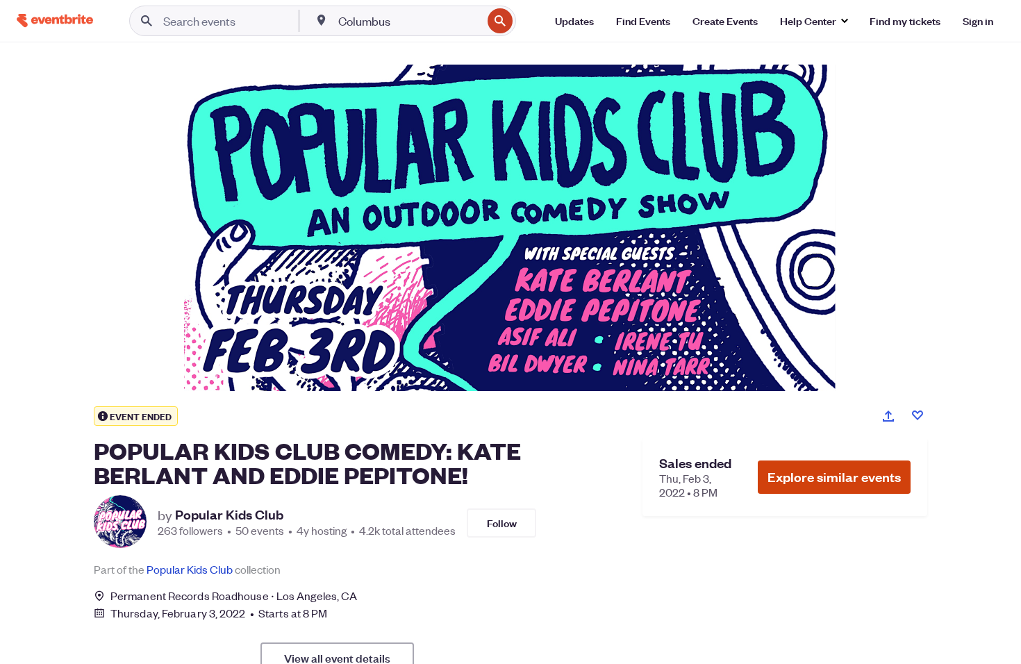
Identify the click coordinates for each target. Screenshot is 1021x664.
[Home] (55, 20)
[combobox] (409, 21)
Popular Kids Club (229, 514)
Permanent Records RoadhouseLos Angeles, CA (233, 595)
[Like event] (917, 415)
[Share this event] (888, 416)
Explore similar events (834, 476)
